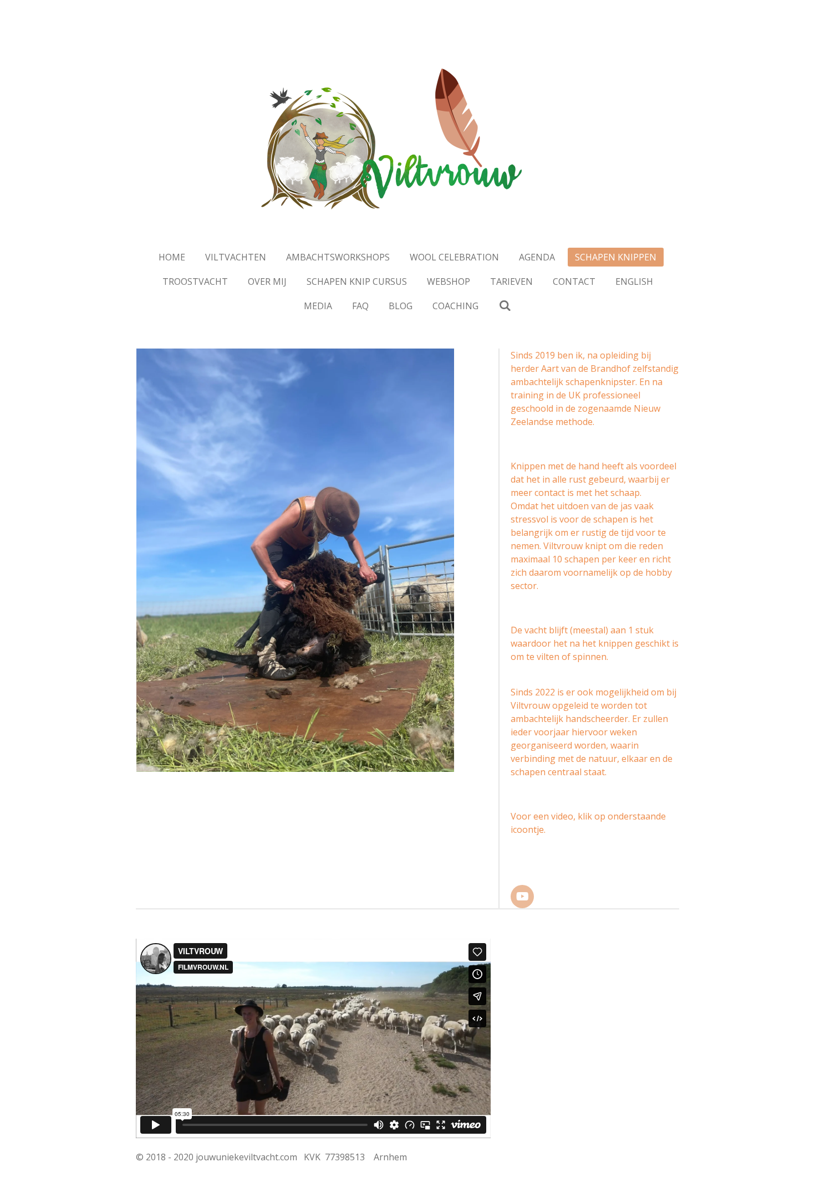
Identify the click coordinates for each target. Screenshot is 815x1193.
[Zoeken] (504, 305)
